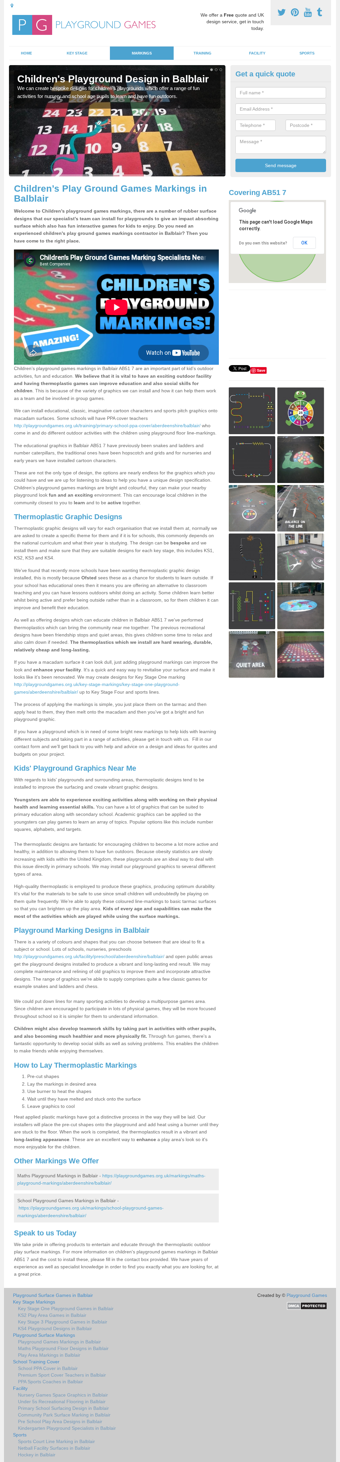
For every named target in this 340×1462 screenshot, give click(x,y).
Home (26, 53)
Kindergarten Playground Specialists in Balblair (67, 1428)
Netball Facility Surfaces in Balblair (54, 1448)
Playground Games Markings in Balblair (59, 1341)
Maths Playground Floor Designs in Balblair (63, 1348)
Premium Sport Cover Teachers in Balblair (62, 1375)
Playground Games (307, 1295)
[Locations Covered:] (12, 5)
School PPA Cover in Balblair (48, 1368)
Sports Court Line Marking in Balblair (56, 1441)
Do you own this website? (263, 243)
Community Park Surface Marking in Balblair (64, 1414)
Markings (142, 53)
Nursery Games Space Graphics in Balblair (63, 1395)
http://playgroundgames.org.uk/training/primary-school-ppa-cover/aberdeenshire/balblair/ (107, 425)
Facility (257, 53)
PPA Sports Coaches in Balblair (50, 1381)
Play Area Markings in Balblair (49, 1355)
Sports (306, 53)
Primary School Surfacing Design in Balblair (63, 1408)
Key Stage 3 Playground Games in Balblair (62, 1321)
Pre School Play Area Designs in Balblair (60, 1421)
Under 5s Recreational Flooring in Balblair (62, 1401)
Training (203, 53)
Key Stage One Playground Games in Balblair (66, 1308)
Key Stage (77, 53)
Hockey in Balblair (36, 1454)
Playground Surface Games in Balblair (53, 1295)
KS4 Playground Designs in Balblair (55, 1328)
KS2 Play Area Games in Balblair (52, 1315)
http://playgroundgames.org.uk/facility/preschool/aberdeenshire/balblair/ (89, 956)
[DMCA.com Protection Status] (307, 1305)
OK (304, 242)
